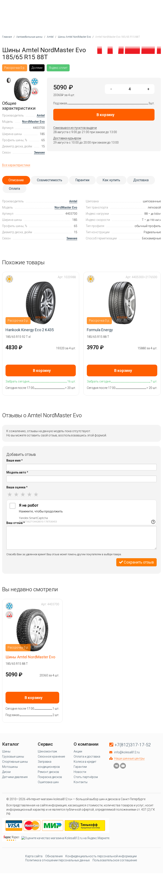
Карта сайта (33, 856)
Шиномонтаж (47, 751)
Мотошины (10, 766)
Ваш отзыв (15, 523)
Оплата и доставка (87, 756)
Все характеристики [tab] (16, 165)
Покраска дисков (50, 777)
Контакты (80, 782)
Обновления (54, 856)
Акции (78, 751)
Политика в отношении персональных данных (57, 860)
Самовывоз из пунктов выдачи (75, 127)
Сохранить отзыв (138, 562)
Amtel (41, 115)
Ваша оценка (17, 487)
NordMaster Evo (33, 121)
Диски (6, 772)
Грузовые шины (13, 756)
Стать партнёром (86, 777)
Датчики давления (15, 777)
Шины (6, 751)
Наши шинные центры (129, 758)
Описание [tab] (16, 180)
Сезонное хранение (51, 756)
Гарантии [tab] (82, 180)
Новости (80, 772)
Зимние (39, 152)
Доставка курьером (67, 138)
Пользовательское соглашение (115, 860)
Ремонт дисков (48, 772)
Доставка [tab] (141, 180)
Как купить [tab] (111, 180)
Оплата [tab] (14, 189)
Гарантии (80, 766)
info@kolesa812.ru (127, 752)
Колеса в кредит (85, 761)
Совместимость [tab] (49, 180)
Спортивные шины (15, 761)
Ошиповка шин (48, 782)
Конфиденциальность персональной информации (101, 856)
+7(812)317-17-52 (133, 744)
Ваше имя (14, 460)
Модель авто (17, 472)
